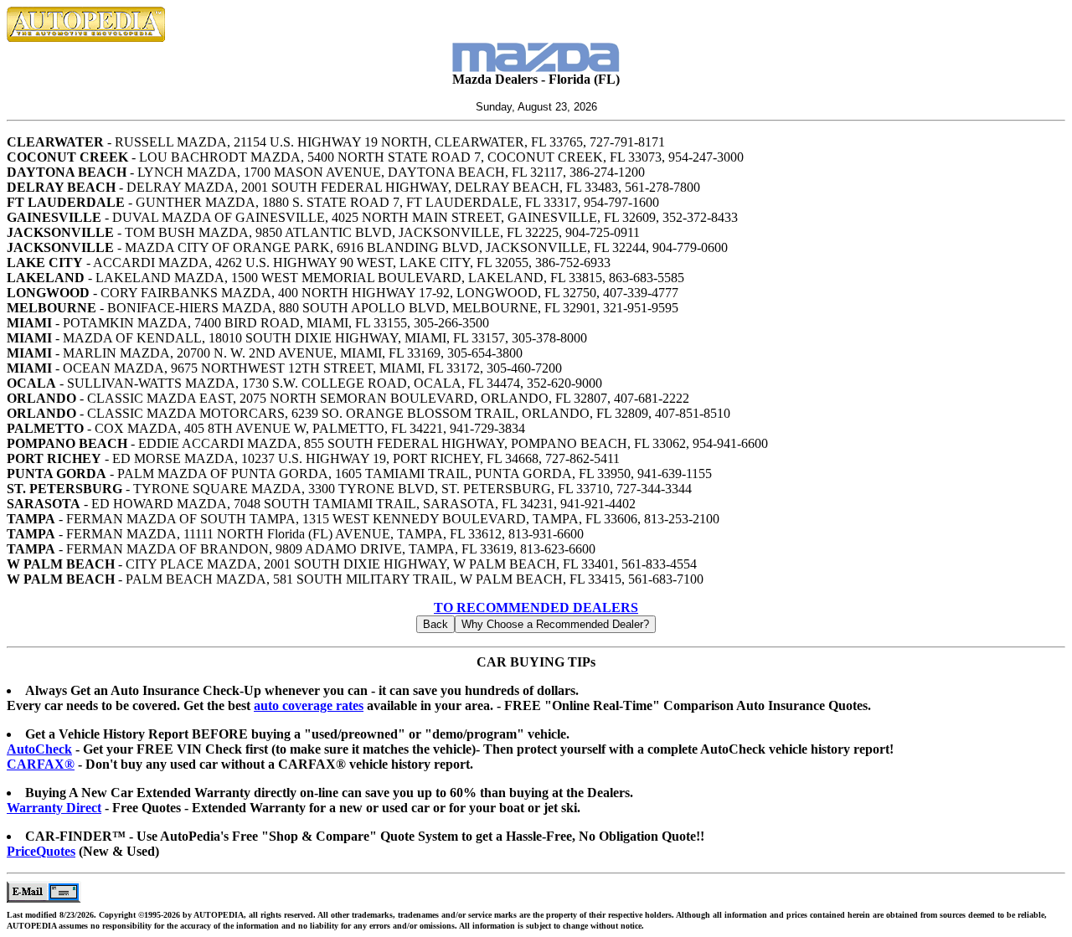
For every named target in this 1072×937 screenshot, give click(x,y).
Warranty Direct (54, 808)
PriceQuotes (41, 851)
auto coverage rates (308, 705)
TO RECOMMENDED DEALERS (536, 607)
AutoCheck (39, 749)
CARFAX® (41, 764)
